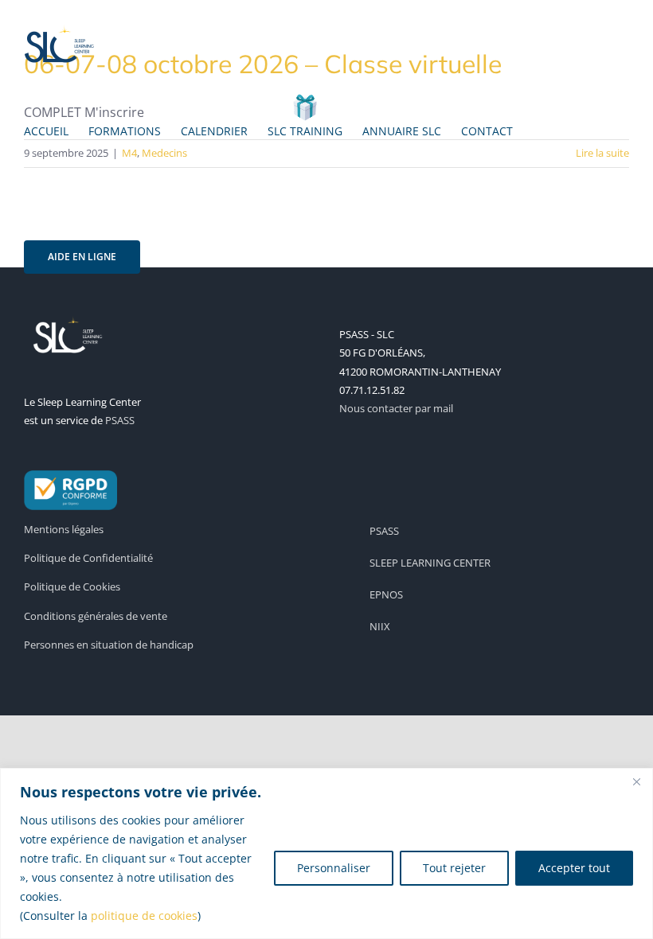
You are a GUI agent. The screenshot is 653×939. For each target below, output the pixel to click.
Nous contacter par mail (396, 408)
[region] (326, 853)
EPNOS (386, 594)
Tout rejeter (454, 867)
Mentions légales (64, 529)
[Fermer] (636, 781)
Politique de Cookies (72, 586)
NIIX (380, 626)
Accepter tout (574, 867)
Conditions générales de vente (95, 616)
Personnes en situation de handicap (109, 644)
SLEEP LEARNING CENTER (430, 562)
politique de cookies (144, 915)
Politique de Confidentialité (88, 558)
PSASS (120, 420)
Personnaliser (333, 867)
